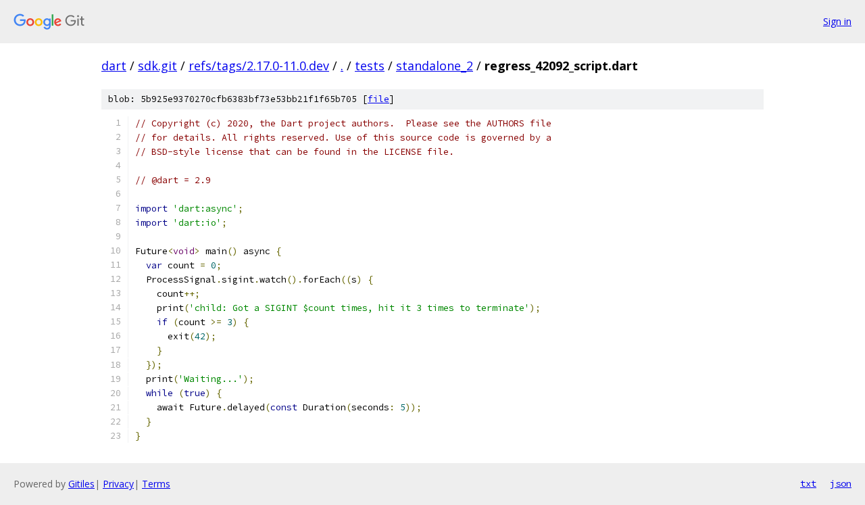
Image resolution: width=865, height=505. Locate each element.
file (378, 99)
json (840, 483)
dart (113, 65)
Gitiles (81, 483)
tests (370, 65)
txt (808, 483)
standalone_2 (434, 65)
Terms (156, 483)
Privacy (118, 483)
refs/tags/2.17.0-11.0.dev (259, 65)
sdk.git (157, 65)
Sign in (837, 21)
